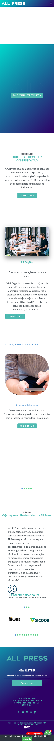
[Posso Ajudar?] (48, 733)
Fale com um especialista (27, 95)
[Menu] (51, 3)
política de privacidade (40, 736)
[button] (22, 488)
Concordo (27, 739)
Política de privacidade (28, 725)
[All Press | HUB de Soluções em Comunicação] (13, 3)
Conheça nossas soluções (21, 344)
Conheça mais (15, 316)
